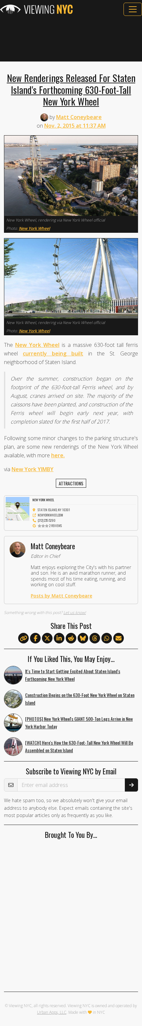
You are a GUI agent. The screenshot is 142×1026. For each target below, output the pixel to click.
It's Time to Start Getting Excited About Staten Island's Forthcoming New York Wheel (72, 675)
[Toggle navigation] (133, 9)
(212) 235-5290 (46, 520)
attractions (71, 483)
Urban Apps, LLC (51, 1012)
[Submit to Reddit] (71, 638)
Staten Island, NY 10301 (54, 509)
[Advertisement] (71, 39)
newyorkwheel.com (50, 515)
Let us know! (74, 612)
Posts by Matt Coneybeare (61, 596)
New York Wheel (34, 228)
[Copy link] (23, 638)
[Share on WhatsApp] (106, 638)
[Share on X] (47, 638)
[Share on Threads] (94, 638)
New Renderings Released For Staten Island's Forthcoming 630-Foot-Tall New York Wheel (71, 89)
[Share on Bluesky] (83, 638)
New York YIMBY (32, 469)
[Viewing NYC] (36, 9)
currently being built (53, 353)
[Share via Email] (118, 638)
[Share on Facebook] (35, 638)
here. (58, 455)
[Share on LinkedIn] (59, 638)
